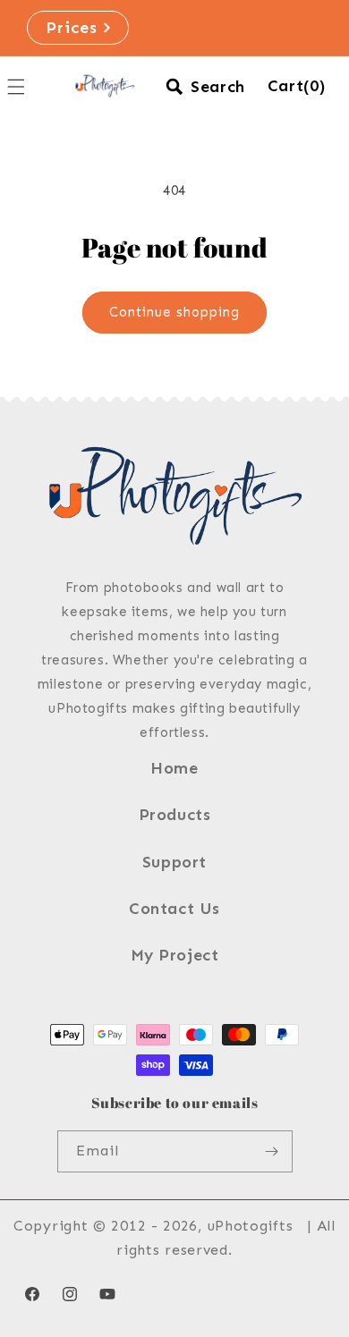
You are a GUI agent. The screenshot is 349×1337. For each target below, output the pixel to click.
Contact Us (174, 908)
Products (175, 815)
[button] (205, 86)
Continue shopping (174, 312)
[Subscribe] (272, 1151)
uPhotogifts (251, 1225)
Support (174, 862)
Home (174, 768)
